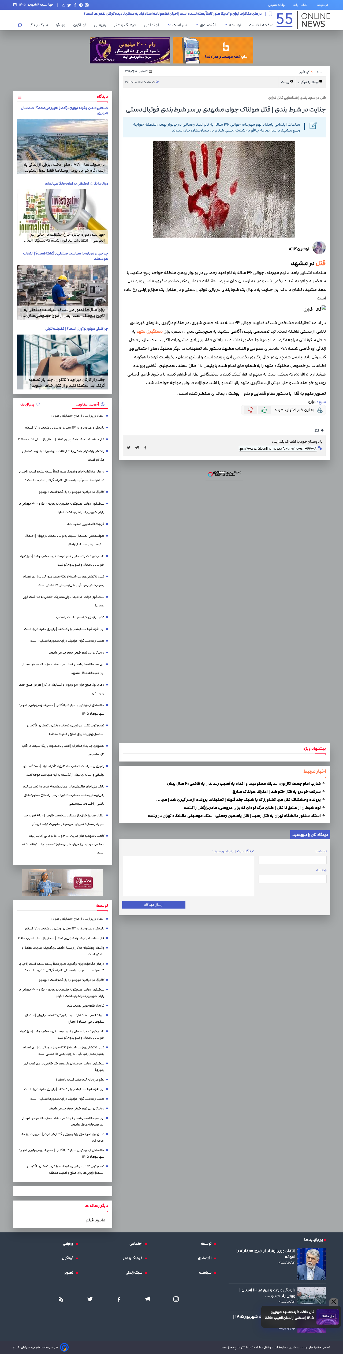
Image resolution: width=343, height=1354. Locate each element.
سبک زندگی (39, 25)
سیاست (180, 25)
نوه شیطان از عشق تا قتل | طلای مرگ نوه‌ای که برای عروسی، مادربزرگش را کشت (253, 808)
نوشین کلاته (299, 249)
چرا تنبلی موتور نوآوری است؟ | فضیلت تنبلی (76, 328)
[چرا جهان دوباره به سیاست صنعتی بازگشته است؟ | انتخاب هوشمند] (62, 292)
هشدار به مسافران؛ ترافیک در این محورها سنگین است (67, 641)
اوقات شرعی (276, 4)
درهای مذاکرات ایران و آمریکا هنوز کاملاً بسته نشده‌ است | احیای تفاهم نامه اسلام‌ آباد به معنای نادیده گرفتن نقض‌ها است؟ (61, 475)
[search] (20, 25)
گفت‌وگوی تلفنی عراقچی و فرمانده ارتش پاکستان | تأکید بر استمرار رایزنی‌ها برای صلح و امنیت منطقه (65, 729)
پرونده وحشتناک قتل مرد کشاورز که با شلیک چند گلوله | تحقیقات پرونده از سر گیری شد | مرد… (239, 799)
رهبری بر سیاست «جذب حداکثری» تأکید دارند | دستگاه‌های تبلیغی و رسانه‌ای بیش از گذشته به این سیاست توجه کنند (63, 770)
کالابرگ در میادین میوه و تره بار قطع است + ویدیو (226, 13)
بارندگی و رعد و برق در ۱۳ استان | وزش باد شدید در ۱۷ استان (64, 427)
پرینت (285, 82)
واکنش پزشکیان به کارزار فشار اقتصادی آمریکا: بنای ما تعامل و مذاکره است (62, 455)
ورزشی (101, 25)
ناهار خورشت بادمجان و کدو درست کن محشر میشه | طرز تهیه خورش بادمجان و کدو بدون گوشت (62, 560)
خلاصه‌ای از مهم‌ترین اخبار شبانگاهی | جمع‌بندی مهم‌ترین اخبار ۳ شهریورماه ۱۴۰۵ (60, 709)
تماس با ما (301, 4)
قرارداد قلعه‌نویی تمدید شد (85, 524)
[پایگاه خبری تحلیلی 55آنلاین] (303, 20)
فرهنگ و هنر (126, 25)
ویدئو (62, 25)
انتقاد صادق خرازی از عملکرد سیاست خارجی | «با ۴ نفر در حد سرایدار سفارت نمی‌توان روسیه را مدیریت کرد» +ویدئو (64, 819)
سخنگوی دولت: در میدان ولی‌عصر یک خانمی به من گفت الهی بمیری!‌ (63, 601)
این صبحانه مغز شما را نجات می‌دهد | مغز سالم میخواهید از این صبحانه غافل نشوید (63, 668)
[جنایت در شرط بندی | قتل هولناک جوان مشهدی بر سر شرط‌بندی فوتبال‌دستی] (138, 447)
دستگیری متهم (149, 331)
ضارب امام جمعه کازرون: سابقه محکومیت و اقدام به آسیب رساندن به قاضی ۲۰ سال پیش (244, 783)
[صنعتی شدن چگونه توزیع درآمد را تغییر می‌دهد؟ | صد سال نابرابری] (62, 146)
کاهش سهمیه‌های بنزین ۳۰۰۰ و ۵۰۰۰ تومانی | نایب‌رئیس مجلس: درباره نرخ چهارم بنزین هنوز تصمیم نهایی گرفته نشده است (62, 844)
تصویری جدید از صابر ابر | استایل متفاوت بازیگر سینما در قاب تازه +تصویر (63, 750)
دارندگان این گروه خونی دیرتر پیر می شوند (76, 652)
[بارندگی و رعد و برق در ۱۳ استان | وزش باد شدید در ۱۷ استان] (311, 1295)
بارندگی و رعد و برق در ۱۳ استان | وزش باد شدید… (267, 1293)
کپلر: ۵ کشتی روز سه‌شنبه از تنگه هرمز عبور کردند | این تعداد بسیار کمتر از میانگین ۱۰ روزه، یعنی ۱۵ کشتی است (63, 580)
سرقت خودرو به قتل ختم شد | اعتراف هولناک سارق (277, 791)
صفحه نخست (261, 25)
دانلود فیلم (95, 1220)
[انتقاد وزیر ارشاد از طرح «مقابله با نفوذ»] (311, 1264)
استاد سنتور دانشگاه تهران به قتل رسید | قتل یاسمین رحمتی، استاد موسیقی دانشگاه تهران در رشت (235, 816)
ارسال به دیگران (308, 82)
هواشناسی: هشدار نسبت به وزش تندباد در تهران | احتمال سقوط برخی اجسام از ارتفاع (64, 540)
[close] (333, 1302)
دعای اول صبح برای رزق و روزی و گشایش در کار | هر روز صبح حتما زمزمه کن (61, 689)
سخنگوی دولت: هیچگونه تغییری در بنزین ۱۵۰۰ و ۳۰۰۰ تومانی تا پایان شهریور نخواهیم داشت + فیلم (61, 508)
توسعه (236, 25)
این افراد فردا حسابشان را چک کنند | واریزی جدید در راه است (64, 629)
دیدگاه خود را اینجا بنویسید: (233, 851)
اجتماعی (153, 25)
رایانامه (321, 870)
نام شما (321, 851)
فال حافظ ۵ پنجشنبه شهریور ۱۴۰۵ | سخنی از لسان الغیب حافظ (289, 1315)
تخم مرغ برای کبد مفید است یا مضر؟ (79, 617)
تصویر (70, 1272)
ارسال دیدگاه (153, 904)
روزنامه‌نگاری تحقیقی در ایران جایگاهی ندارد (76, 183)
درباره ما (323, 4)
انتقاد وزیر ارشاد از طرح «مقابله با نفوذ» (77, 416)
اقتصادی (209, 25)
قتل (321, 263)
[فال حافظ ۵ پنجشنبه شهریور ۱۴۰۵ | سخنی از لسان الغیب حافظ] (327, 1317)
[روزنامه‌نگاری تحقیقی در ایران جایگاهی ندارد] (62, 216)
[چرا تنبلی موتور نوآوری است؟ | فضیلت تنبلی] (62, 362)
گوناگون (81, 25)
